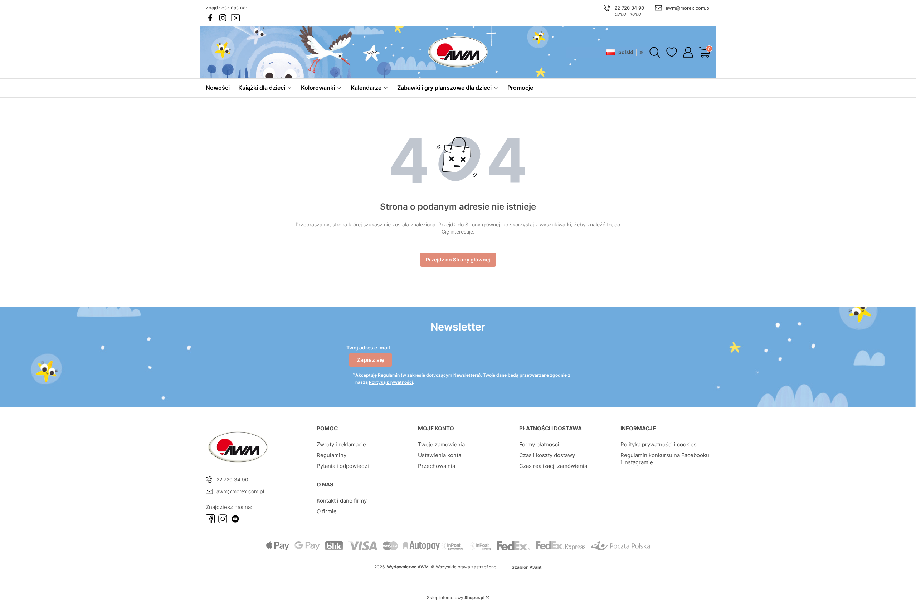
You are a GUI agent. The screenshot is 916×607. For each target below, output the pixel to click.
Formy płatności (539, 444)
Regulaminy (331, 455)
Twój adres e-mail (368, 347)
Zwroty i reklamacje (341, 444)
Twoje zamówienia (441, 444)
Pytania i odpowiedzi (343, 465)
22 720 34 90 (629, 8)
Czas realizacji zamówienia (553, 465)
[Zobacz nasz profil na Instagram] (222, 17)
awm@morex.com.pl (688, 8)
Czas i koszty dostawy (547, 455)
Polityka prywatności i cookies (658, 444)
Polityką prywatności (391, 382)
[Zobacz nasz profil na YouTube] (235, 17)
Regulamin (389, 375)
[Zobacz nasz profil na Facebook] (210, 17)
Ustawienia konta (439, 455)
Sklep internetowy (455, 597)
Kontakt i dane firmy (342, 500)
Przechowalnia (436, 465)
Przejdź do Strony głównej (458, 259)
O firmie (327, 511)
